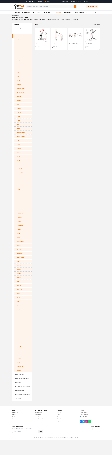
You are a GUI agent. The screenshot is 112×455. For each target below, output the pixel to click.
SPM (18, 330)
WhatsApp (40, 1)
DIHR (18, 124)
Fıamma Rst (20, 172)
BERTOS (19, 68)
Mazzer (19, 249)
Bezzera (19, 72)
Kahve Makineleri (19, 374)
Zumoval (19, 370)
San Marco (19, 309)
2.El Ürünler (18, 398)
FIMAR (18, 176)
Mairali (18, 237)
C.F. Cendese (20, 92)
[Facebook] (81, 421)
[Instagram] (86, 421)
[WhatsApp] (89, 421)
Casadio (19, 104)
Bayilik (79, 1)
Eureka (18, 156)
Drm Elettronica (21, 132)
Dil (95, 12)
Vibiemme (19, 350)
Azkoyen (19, 60)
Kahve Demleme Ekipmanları (22, 378)
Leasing (36, 420)
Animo (18, 44)
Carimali (19, 100)
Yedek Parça (27, 12)
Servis (89, 12)
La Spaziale (20, 225)
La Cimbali (19, 209)
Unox (18, 342)
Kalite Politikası (15, 420)
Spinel (18, 325)
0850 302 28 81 (84, 412)
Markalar (47, 12)
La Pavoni (19, 217)
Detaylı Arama (68, 12)
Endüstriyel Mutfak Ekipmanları (22, 394)
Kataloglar (73, 1)
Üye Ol (58, 414)
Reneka (19, 285)
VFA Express (20, 346)
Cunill (18, 120)
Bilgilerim (59, 416)
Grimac (19, 193)
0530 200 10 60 (84, 414)
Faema (18, 164)
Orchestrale (20, 265)
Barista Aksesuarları (20, 390)
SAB (18, 301)
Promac (19, 269)
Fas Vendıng (20, 168)
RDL (18, 281)
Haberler (86, 1)
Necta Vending (20, 253)
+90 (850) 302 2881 (30, 1)
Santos (18, 317)
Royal (18, 297)
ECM (18, 140)
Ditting (18, 128)
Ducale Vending (21, 136)
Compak (19, 112)
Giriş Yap (59, 412)
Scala (18, 321)
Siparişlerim (60, 418)
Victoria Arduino (21, 354)
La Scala (19, 221)
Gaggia (19, 189)
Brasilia (19, 84)
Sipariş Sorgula (80, 12)
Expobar (19, 160)
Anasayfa (17, 12)
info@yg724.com (85, 416)
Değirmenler (18, 382)
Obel (18, 261)
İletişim (48, 1)
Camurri (19, 96)
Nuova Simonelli (21, 257)
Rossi (18, 293)
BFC (18, 76)
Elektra (18, 144)
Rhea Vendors (20, 289)
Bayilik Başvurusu (16, 416)
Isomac (19, 201)
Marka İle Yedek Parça (21, 36)
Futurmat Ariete (21, 185)
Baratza (19, 64)
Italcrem (19, 205)
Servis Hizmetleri (39, 418)
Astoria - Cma (20, 56)
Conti (18, 116)
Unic (18, 338)
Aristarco (19, 48)
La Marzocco (20, 213)
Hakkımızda (65, 1)
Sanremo (19, 313)
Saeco (18, 305)
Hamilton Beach (21, 197)
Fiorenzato (19, 180)
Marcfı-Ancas (20, 241)
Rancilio (19, 277)
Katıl (40, 431)
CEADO (19, 108)
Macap (18, 233)
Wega (18, 362)
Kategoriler (38, 12)
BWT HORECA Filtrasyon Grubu (22, 386)
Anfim (18, 40)
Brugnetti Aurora (21, 88)
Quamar (19, 273)
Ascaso (19, 52)
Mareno (19, 245)
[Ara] (75, 6)
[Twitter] (83, 421)
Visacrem (19, 358)
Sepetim (59, 420)
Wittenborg (20, 366)
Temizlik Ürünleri (19, 32)
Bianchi (19, 80)
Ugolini (19, 334)
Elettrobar (19, 148)
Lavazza (19, 229)
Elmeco (19, 152)
